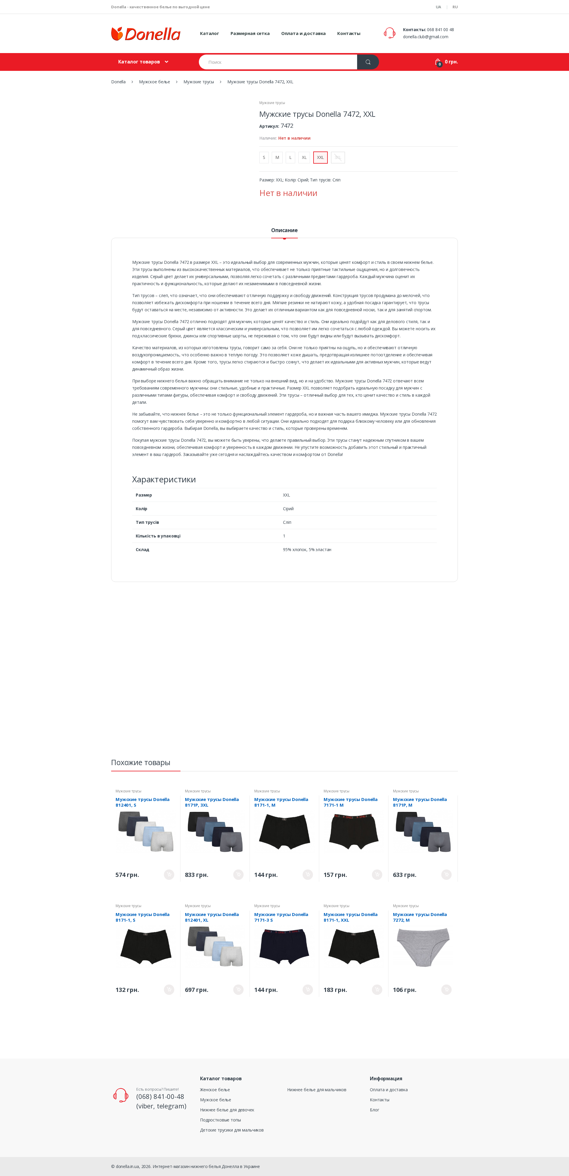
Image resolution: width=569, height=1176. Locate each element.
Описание (284, 230)
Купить (169, 874)
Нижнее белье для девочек (227, 1110)
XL (304, 157)
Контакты (348, 33)
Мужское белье (215, 1099)
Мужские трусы (272, 102)
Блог (374, 1110)
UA (438, 6)
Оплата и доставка (303, 33)
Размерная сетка (250, 33)
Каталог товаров (139, 61)
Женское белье (215, 1089)
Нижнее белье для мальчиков (316, 1089)
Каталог (209, 33)
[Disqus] (284, 673)
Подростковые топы (220, 1120)
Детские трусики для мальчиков (232, 1130)
